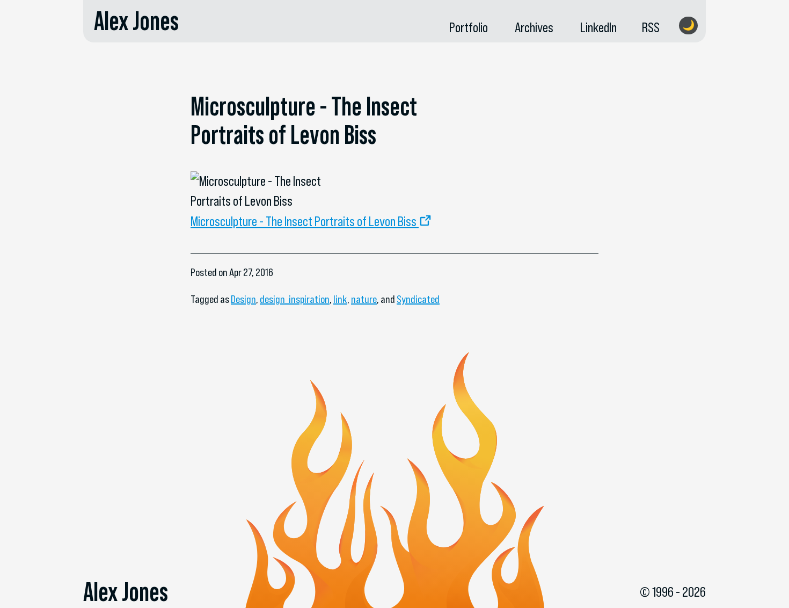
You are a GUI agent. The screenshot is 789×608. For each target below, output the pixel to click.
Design (243, 299)
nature (364, 299)
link (340, 299)
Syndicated (418, 299)
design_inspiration (295, 299)
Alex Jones (136, 20)
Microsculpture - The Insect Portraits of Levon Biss (304, 221)
